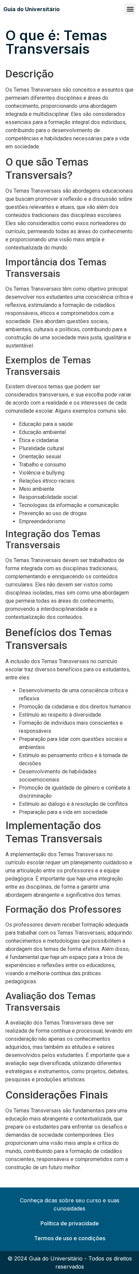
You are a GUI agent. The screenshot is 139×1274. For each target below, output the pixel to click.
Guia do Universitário (31, 9)
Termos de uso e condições (69, 1238)
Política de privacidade (69, 1223)
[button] (130, 9)
